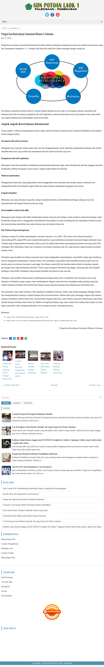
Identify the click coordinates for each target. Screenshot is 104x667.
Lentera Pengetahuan (9, 544)
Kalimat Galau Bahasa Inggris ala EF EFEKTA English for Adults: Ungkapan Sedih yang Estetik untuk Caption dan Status (52, 527)
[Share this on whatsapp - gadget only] (25, 338)
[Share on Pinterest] (22, 338)
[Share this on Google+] (18, 338)
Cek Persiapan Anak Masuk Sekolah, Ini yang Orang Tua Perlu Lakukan (44, 427)
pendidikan (13, 28)
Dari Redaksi (6, 596)
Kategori (16, 403)
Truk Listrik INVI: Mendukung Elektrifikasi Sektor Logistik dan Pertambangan (34, 488)
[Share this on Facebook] (10, 338)
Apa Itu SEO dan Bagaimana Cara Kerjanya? (32, 467)
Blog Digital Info (8, 557)
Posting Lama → (96, 385)
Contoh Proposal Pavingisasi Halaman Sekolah (32, 414)
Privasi (4, 591)
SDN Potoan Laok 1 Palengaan (59, 663)
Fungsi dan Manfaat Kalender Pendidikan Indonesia (34, 454)
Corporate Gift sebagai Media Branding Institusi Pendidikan (27, 505)
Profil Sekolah (7, 577)
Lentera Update (7, 553)
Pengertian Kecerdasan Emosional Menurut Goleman (27, 33)
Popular (6, 403)
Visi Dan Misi (6, 582)
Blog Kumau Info (8, 539)
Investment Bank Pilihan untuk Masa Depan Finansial (24, 516)
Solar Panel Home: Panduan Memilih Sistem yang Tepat (25, 510)
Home (4, 28)
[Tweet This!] (14, 338)
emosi (26, 48)
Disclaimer (5, 586)
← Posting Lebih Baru (10, 385)
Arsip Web (28, 403)
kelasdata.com (7, 548)
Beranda (54, 385)
